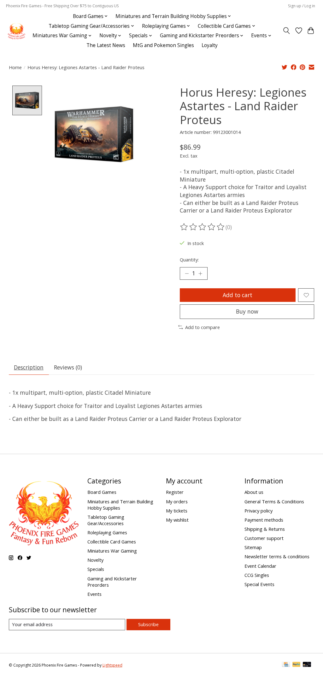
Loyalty (210, 45)
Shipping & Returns (264, 529)
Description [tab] (29, 367)
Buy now (247, 311)
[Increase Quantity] (200, 273)
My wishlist (177, 520)
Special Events (259, 584)
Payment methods (263, 520)
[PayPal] (296, 665)
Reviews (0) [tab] (68, 367)
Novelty (95, 560)
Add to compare (202, 327)
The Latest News (105, 45)
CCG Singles (256, 575)
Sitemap (253, 547)
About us (253, 492)
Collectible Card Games (111, 541)
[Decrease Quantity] (186, 273)
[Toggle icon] (286, 30)
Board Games (101, 492)
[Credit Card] (286, 665)
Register (175, 492)
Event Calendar (260, 566)
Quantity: (189, 259)
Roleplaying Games (107, 532)
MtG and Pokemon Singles (163, 45)
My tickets (176, 510)
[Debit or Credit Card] (307, 665)
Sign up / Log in (301, 6)
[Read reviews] (203, 227)
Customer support (264, 538)
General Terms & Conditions (274, 501)
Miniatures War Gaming (112, 551)
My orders (177, 501)
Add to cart (237, 295)
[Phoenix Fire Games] (16, 30)
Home (15, 67)
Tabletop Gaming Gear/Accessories (105, 520)
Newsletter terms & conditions (276, 556)
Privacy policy (258, 510)
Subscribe (148, 624)
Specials (95, 569)
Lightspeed (112, 665)
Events (94, 594)
